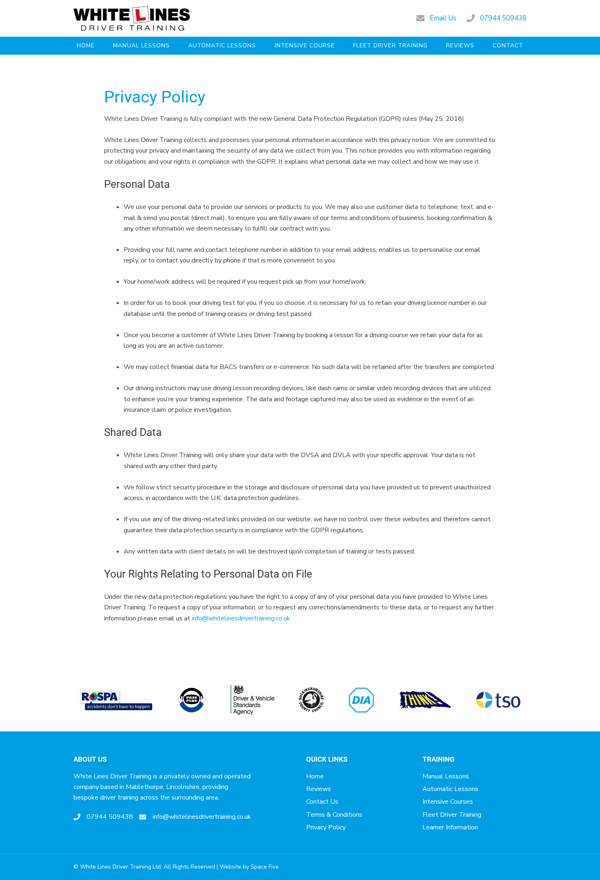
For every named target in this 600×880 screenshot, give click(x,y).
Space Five (265, 867)
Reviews (460, 45)
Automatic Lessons (222, 45)
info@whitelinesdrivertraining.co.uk (240, 618)
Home (86, 45)
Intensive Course (305, 45)
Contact (508, 45)
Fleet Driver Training (390, 45)
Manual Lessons (141, 45)
